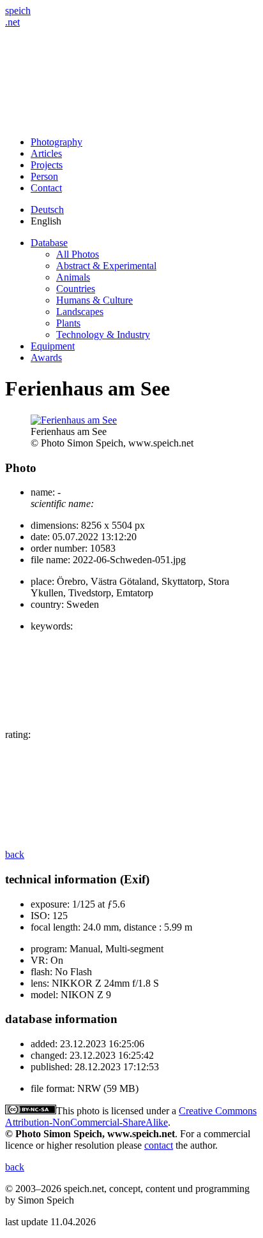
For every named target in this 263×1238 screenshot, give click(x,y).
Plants (68, 323)
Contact (46, 187)
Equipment (53, 346)
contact (158, 1145)
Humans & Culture (94, 300)
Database (49, 242)
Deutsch (47, 209)
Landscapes (79, 311)
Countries (75, 288)
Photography (56, 141)
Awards (46, 357)
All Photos (77, 254)
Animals (73, 277)
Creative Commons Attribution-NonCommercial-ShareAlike (131, 1116)
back (14, 854)
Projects (47, 164)
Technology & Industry (103, 334)
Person (44, 176)
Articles (46, 153)
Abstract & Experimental (106, 265)
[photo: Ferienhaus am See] (74, 420)
